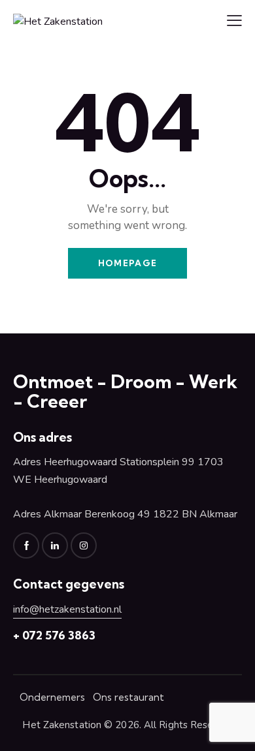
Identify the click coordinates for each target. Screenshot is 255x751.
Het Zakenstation (61, 724)
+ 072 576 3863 (54, 635)
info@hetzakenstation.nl (67, 609)
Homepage (127, 263)
